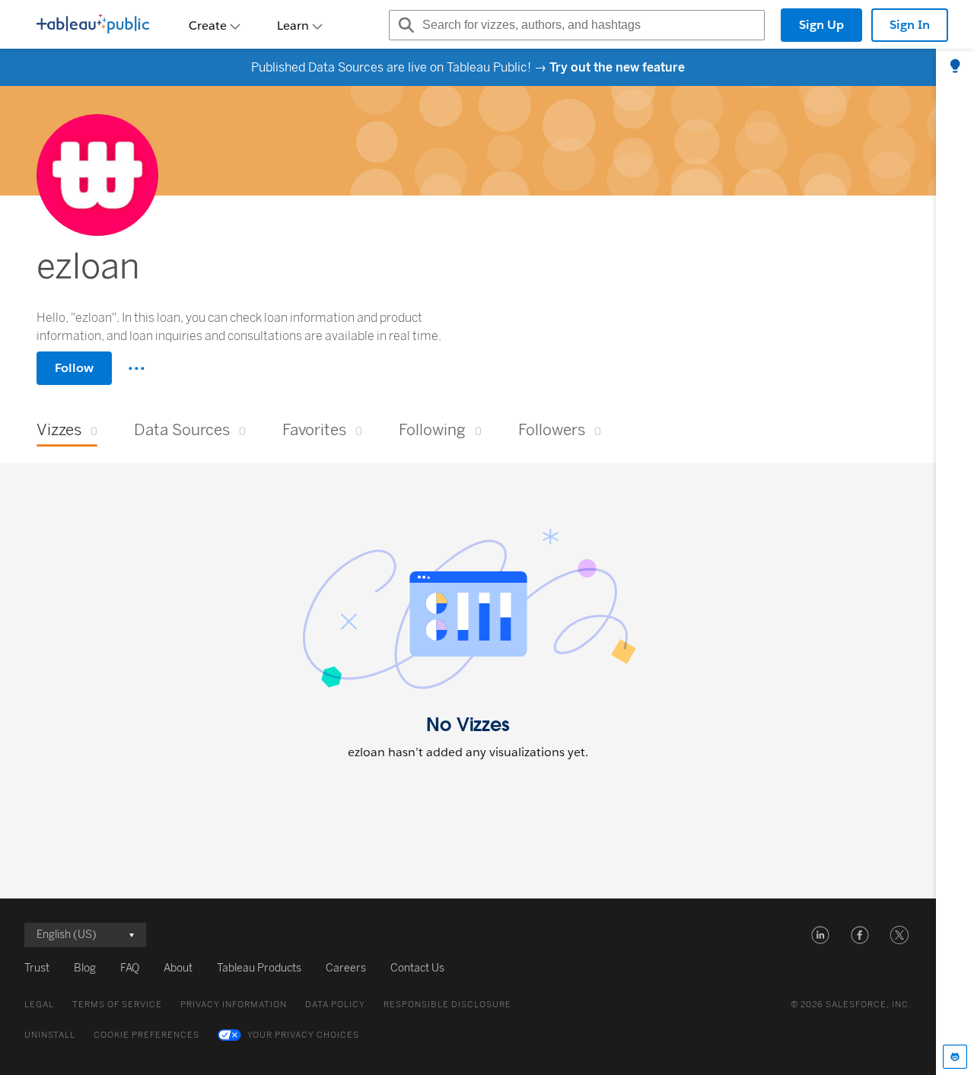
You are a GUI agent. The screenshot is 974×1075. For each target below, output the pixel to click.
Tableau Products (259, 968)
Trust (36, 968)
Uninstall (49, 1035)
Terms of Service (117, 1005)
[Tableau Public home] (93, 25)
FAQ (129, 968)
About (178, 968)
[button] (820, 935)
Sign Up (821, 25)
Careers (346, 968)
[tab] (955, 67)
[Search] (404, 25)
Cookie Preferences (146, 1035)
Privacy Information (233, 1005)
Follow (74, 368)
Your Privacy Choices (303, 1035)
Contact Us (417, 968)
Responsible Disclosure (447, 1005)
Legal (39, 1005)
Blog (85, 968)
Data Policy (335, 1005)
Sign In (910, 25)
